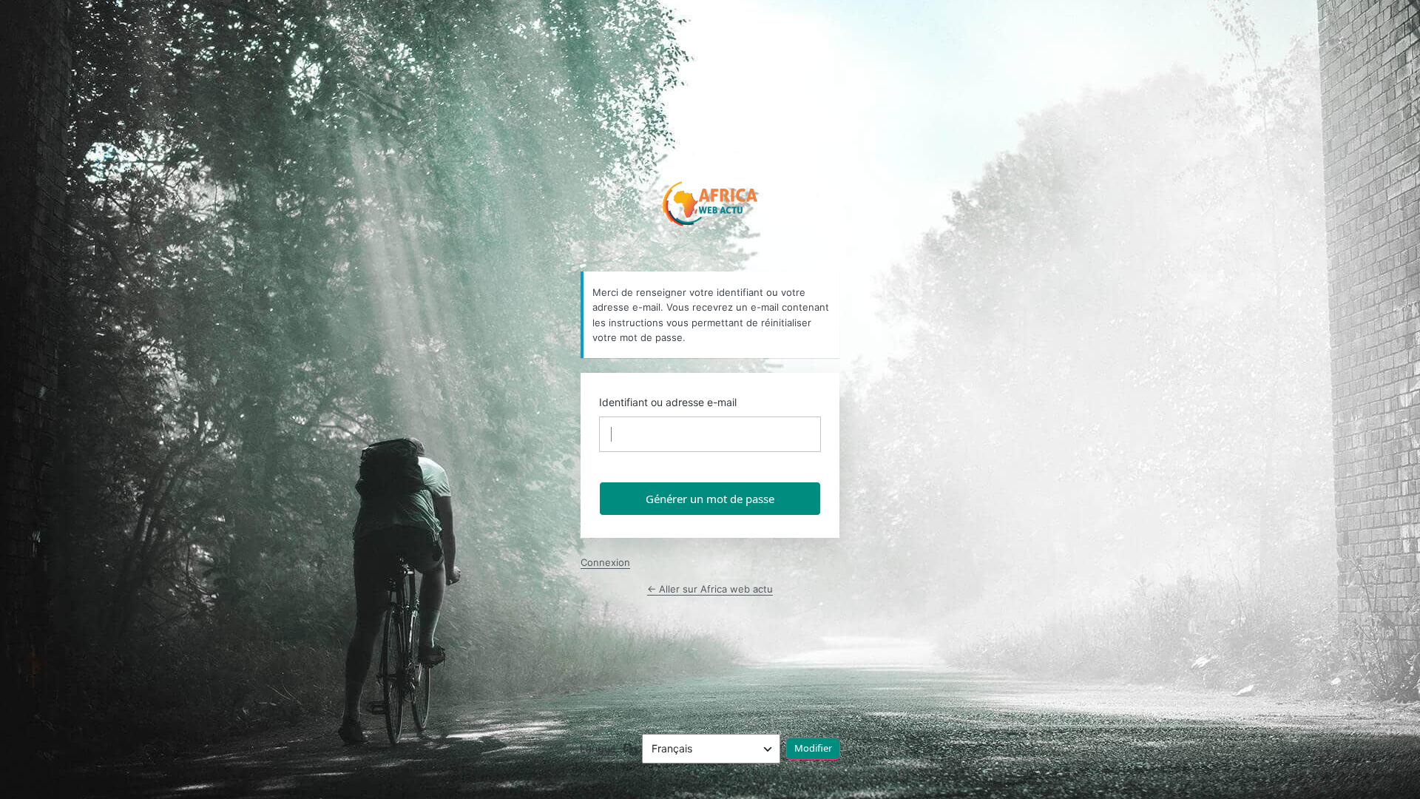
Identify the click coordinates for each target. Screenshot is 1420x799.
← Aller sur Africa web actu (710, 589)
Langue (598, 748)
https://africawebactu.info (710, 200)
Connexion (605, 562)
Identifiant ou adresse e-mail (668, 402)
